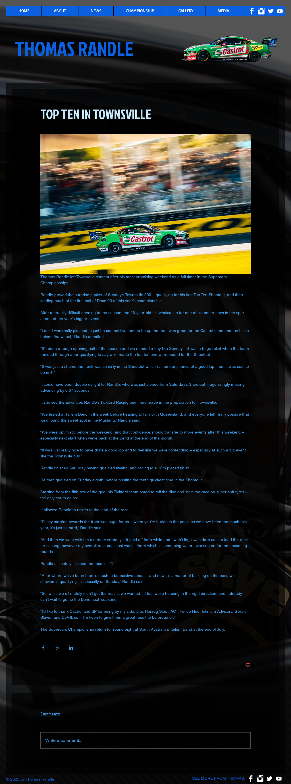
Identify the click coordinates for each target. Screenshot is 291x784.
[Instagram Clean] (261, 11)
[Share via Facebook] (43, 647)
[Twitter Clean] (270, 11)
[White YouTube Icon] (280, 11)
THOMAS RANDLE (74, 48)
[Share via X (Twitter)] (57, 647)
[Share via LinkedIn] (71, 647)
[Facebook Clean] (251, 11)
